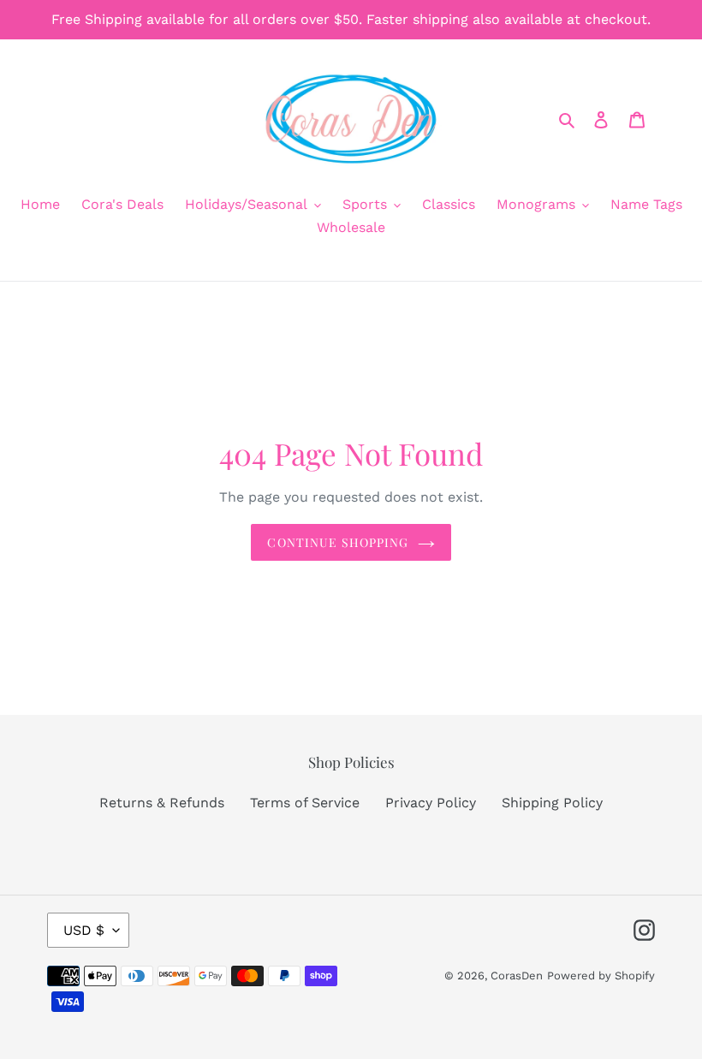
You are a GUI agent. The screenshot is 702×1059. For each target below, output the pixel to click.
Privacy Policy (430, 802)
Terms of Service (305, 802)
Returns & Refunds (161, 802)
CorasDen (517, 975)
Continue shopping (337, 542)
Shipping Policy (552, 802)
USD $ (83, 930)
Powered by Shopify (601, 975)
